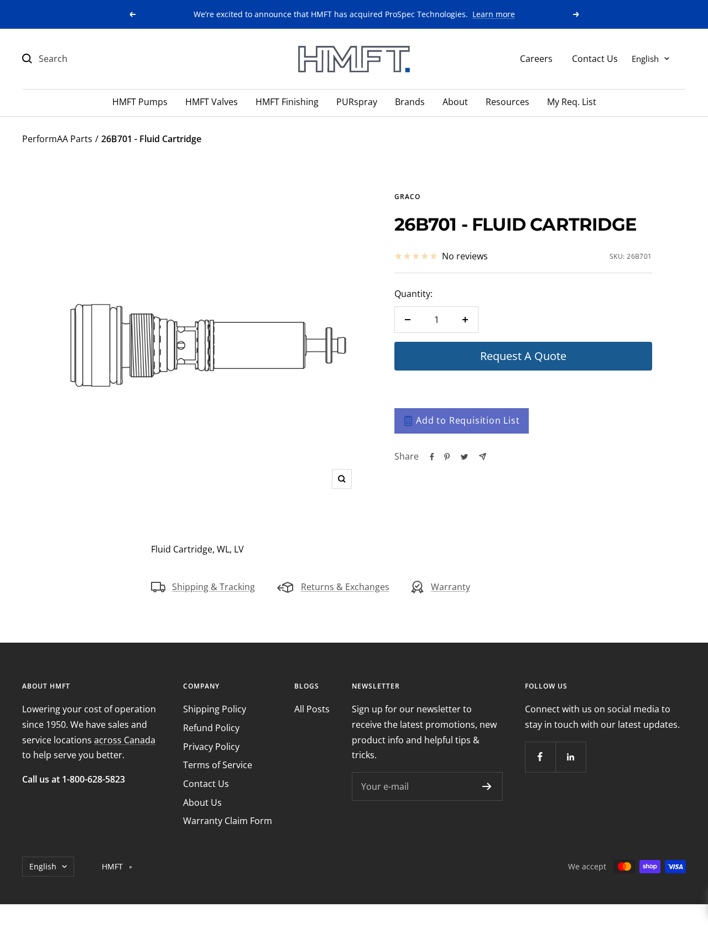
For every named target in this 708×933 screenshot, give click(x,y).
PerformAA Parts (57, 139)
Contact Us (595, 58)
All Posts (312, 709)
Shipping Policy (214, 709)
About (455, 102)
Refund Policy (211, 728)
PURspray (356, 102)
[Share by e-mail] (482, 456)
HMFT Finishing (287, 102)
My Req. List (571, 102)
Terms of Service (217, 765)
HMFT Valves (211, 102)
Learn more (493, 14)
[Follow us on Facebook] (540, 757)
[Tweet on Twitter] (464, 457)
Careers (536, 58)
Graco (407, 196)
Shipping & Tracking (213, 587)
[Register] (487, 786)
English (645, 58)
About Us (202, 802)
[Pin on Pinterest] (447, 457)
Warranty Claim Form (227, 821)
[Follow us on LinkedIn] (570, 757)
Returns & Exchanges (345, 587)
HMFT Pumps (140, 102)
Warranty (450, 587)
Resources (507, 102)
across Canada (124, 740)
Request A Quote (523, 355)
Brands (410, 102)
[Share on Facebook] (432, 457)
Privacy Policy (211, 747)
